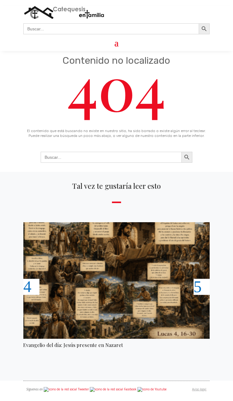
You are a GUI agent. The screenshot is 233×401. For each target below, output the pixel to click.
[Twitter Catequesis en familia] (66, 389)
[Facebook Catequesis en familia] (113, 389)
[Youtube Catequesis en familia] (152, 389)
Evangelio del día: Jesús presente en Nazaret (73, 345)
